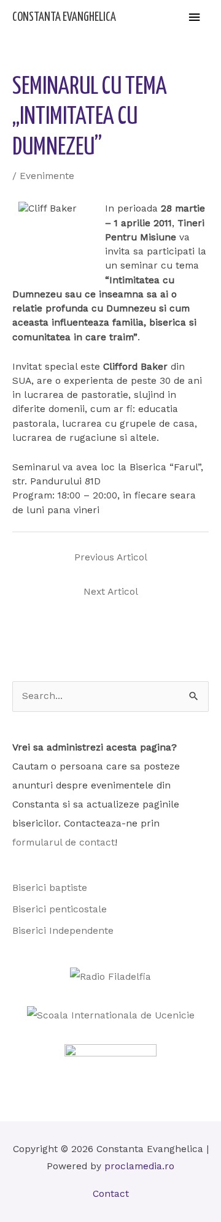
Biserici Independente (63, 930)
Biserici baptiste (49, 887)
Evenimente (47, 175)
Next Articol (110, 591)
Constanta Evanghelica (64, 17)
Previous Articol (110, 557)
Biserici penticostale (59, 909)
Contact (111, 1193)
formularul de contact (63, 842)
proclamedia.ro (139, 1166)
